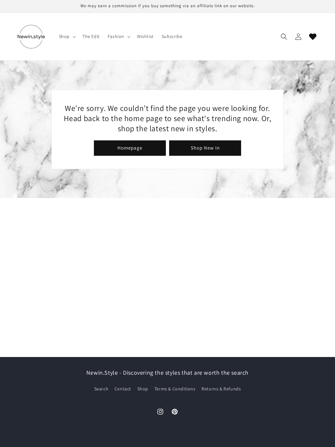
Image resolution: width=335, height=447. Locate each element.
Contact (123, 389)
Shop (142, 389)
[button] (67, 36)
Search (101, 389)
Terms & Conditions (175, 389)
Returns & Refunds (221, 389)
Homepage (129, 148)
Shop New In (205, 148)
